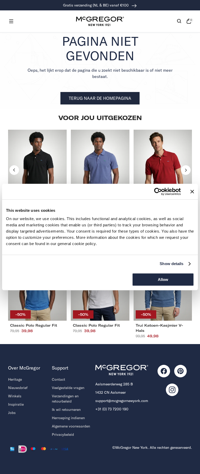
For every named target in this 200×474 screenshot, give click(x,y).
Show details (171, 263)
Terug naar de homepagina (100, 98)
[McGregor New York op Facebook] (164, 371)
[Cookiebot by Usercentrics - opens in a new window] (158, 191)
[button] (11, 21)
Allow (163, 279)
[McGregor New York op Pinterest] (180, 371)
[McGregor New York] (100, 21)
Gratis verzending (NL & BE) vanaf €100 (96, 5)
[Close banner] (192, 191)
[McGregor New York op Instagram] (172, 390)
